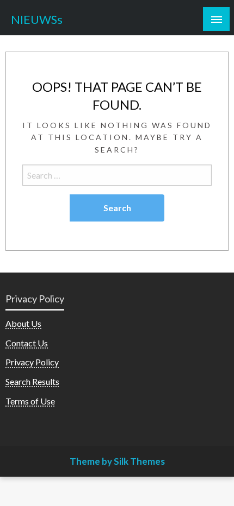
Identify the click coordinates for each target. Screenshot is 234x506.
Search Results (32, 381)
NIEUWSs (37, 19)
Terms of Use (30, 401)
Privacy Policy (32, 362)
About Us (23, 323)
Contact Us (26, 343)
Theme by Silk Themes (117, 461)
